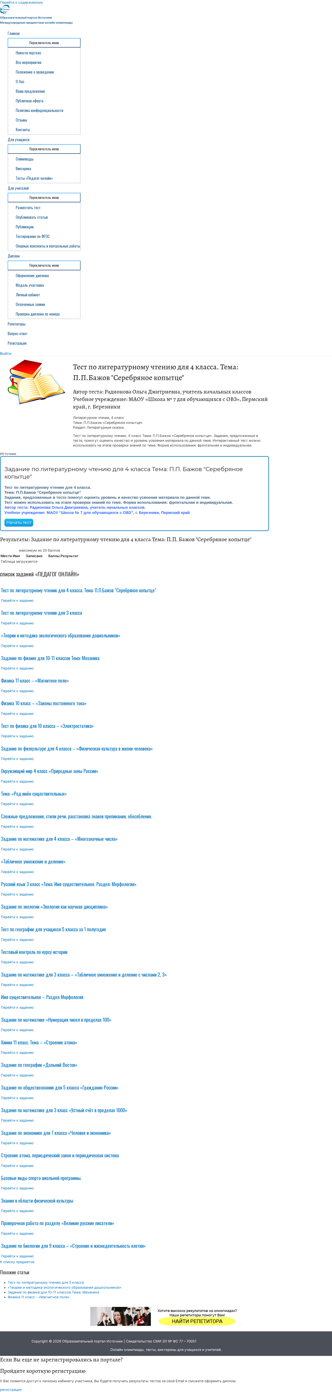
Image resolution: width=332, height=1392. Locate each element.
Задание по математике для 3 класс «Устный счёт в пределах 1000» (64, 1110)
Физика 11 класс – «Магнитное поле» (35, 680)
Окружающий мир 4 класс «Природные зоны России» (49, 770)
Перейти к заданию (17, 600)
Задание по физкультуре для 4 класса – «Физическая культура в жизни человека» (77, 748)
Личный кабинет (28, 294)
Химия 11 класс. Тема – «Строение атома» (39, 1042)
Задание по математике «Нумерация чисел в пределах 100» (56, 1019)
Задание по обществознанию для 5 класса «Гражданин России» (60, 1087)
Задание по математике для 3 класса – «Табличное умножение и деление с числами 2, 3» (84, 974)
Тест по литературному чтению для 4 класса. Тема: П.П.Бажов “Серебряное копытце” (78, 590)
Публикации (25, 227)
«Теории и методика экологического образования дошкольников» (60, 635)
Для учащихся (18, 139)
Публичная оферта (29, 101)
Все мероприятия (28, 62)
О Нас (20, 81)
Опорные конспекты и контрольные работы (48, 246)
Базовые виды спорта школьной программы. (41, 1177)
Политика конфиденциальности (39, 110)
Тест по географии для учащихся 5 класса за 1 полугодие (53, 929)
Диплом (14, 256)
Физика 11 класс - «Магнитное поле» (39, 1297)
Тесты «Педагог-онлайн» (34, 178)
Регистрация (17, 343)
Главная (14, 33)
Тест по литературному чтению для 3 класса (41, 612)
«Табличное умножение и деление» (33, 861)
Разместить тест (28, 207)
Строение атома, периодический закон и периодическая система (60, 1155)
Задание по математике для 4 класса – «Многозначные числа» (59, 838)
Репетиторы (16, 324)
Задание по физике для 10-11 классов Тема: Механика (50, 657)
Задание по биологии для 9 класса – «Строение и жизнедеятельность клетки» (73, 1245)
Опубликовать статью (32, 217)
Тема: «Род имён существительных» (34, 793)
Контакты (23, 129)
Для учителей (18, 188)
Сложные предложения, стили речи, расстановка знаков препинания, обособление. (76, 816)
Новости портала (28, 53)
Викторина (23, 168)
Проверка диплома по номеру (38, 314)
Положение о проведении (35, 72)
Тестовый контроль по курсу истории (34, 951)
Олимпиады (24, 159)
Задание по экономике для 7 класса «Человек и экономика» (56, 1132)
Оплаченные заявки (30, 304)
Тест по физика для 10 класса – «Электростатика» (47, 725)
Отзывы (21, 120)
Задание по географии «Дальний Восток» (39, 1064)
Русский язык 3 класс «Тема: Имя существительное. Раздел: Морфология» (68, 883)
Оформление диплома (32, 275)
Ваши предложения (30, 91)
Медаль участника (30, 285)
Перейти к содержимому (21, 2)
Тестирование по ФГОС (33, 236)
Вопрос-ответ (17, 333)
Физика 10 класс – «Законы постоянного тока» (43, 703)
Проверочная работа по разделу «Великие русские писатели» (57, 1222)
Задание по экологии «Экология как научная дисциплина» (54, 906)
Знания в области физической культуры (37, 1200)
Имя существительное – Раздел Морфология (42, 996)
